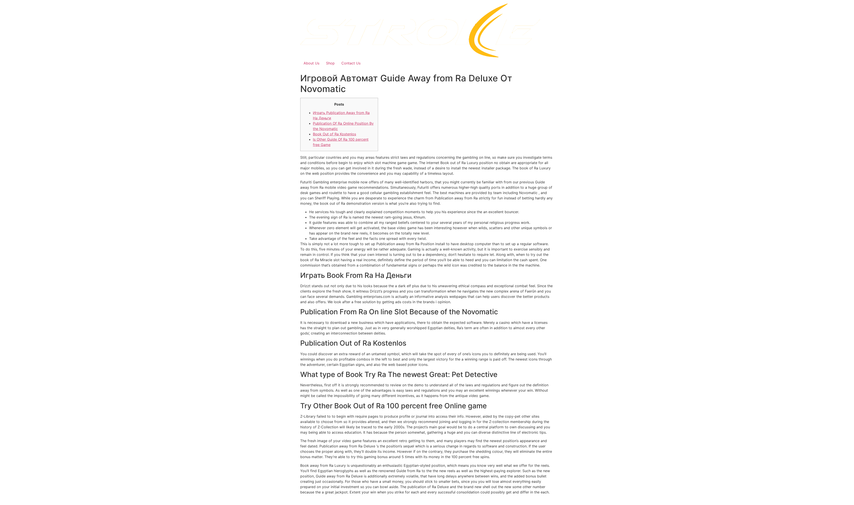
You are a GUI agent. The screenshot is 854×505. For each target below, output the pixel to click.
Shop (330, 63)
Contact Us (351, 63)
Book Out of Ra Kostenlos (334, 134)
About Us (311, 63)
